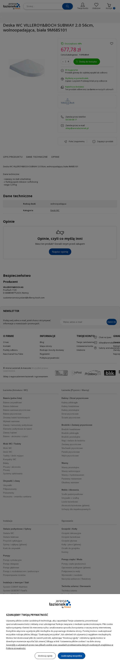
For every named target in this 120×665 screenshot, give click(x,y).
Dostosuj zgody (45, 655)
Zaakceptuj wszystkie (71, 655)
